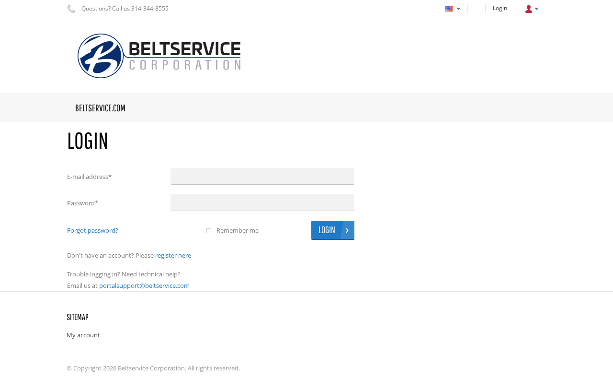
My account (83, 335)
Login (500, 8)
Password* (82, 203)
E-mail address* (89, 176)
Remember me (237, 230)
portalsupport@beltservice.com (144, 285)
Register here (173, 255)
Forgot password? (92, 230)
